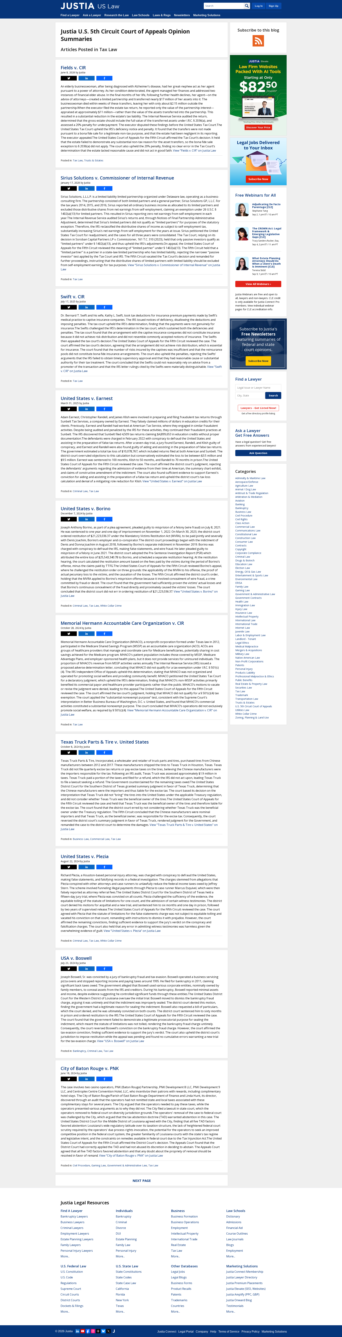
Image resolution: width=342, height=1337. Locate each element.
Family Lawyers (71, 1245)
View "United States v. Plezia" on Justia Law (132, 931)
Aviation (240, 500)
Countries (177, 1306)
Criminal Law (80, 491)
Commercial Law (100, 839)
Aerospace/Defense (246, 482)
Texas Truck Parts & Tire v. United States (105, 742)
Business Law (81, 839)
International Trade (246, 624)
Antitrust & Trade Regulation (251, 493)
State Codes (124, 1277)
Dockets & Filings (72, 1306)
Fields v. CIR (73, 67)
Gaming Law (98, 1165)
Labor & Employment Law (250, 635)
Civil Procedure (81, 1165)
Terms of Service (228, 1331)
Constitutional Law (246, 534)
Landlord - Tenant (245, 639)
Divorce (121, 1228)
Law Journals (234, 1239)
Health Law (241, 601)
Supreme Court (71, 1289)
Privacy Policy (251, 1331)
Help (213, 1331)
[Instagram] (93, 1331)
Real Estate (178, 1245)
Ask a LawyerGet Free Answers (252, 433)
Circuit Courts (70, 1294)
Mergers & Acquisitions (248, 650)
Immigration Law (245, 605)
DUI (118, 1233)
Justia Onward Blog (239, 1300)
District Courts (70, 1300)
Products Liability (245, 672)
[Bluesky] (103, 1331)
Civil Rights (241, 519)
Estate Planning (126, 1239)
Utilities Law (242, 710)
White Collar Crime (111, 605)
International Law (245, 620)
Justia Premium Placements (244, 1283)
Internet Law (242, 627)
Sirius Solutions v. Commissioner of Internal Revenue (117, 178)
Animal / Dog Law (245, 489)
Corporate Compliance (248, 553)
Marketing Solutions (206, 15)
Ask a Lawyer (92, 15)
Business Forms (181, 1283)
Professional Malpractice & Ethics (254, 676)
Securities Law (243, 687)
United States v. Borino (85, 508)
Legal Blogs (179, 1277)
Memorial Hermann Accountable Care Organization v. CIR (122, 623)
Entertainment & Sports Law (251, 575)
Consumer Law (244, 541)
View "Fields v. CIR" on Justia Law (194, 150)
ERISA (238, 583)
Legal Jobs (178, 1272)
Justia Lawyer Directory (241, 1277)
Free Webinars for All (255, 195)
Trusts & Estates (93, 160)
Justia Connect (166, 1331)
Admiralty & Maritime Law (250, 478)
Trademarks (179, 1300)
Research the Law (116, 15)
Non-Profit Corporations (249, 661)
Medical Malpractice (246, 646)
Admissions (233, 1222)
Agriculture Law (244, 485)
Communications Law (247, 530)
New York (122, 1300)
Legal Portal (186, 1331)
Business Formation (184, 1216)
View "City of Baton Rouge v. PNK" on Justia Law (131, 1155)
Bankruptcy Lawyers (74, 1216)
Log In (259, 5)
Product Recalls (181, 1289)
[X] (108, 1331)
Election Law (242, 568)
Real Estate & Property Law (251, 684)
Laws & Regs (162, 15)
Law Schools (140, 15)
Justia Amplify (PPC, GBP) (242, 1294)
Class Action (242, 523)
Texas (120, 1306)
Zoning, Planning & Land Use (252, 717)
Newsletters (182, 15)
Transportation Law (246, 698)
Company (202, 1331)
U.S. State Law (127, 1266)
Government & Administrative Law (127, 1165)
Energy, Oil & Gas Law (248, 571)
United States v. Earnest (87, 398)
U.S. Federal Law (73, 1266)
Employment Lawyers (75, 1233)
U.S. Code (67, 1277)
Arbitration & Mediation (248, 497)
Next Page (142, 1180)
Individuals (124, 1211)
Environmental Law (246, 579)
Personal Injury (244, 669)
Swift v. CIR (73, 297)
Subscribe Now (258, 361)
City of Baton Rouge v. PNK (90, 1068)
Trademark (241, 695)
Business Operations (185, 1222)
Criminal (121, 1222)
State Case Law (126, 1283)
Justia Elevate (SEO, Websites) (246, 1289)
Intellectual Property (246, 616)
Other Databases (184, 1266)
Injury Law (241, 609)
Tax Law (78, 160)
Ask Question (258, 453)
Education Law (243, 564)
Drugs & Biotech (245, 560)
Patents (239, 665)
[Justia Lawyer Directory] (114, 1331)
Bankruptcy (79, 1051)
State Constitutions (129, 1272)
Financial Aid (234, 1228)
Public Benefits (243, 680)
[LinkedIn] (77, 1331)
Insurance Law (243, 612)
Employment (179, 1228)
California (122, 1289)
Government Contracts (248, 597)
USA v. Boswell (76, 958)
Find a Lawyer (70, 15)
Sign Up (273, 5)
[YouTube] (83, 1331)
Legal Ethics (242, 642)
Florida (120, 1294)
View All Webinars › (258, 284)
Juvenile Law (242, 631)
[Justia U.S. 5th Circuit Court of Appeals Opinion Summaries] (77, 6)
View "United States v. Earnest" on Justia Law (172, 481)
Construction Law (245, 538)
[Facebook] (88, 1331)
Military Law (242, 654)
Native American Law (247, 657)
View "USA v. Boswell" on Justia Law (120, 1041)
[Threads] (98, 1331)
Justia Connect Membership (244, 1272)
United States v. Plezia (85, 856)
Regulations (69, 1283)
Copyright (240, 549)
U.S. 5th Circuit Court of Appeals (253, 706)
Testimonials (234, 1306)
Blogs (230, 1245)
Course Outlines (237, 1233)
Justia (69, 1331)
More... (65, 1256)
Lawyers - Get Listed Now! (258, 408)
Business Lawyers (72, 1222)
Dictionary (233, 1216)
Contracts (241, 545)
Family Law (241, 586)
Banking (240, 504)
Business (178, 1211)
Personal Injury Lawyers (77, 1251)
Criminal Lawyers (72, 1228)
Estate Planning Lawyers (77, 1239)
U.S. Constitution (72, 1272)
